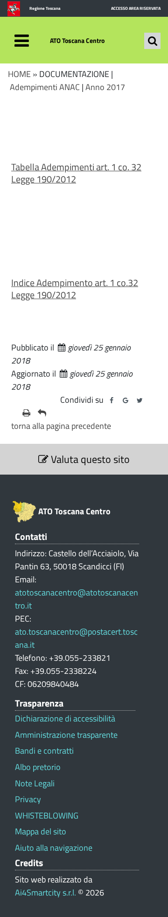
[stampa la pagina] (26, 413)
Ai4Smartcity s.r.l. (45, 892)
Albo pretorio (38, 767)
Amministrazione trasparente (66, 735)
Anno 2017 (105, 87)
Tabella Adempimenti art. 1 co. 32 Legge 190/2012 (76, 173)
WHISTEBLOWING (46, 816)
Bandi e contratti (44, 751)
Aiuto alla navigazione (53, 848)
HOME (19, 74)
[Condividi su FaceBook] (111, 400)
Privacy (28, 799)
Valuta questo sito (89, 459)
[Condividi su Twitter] (139, 400)
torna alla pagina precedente (61, 426)
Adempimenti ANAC (45, 87)
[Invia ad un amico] (42, 413)
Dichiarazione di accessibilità (65, 719)
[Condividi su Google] (125, 400)
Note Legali (35, 783)
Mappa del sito (40, 831)
